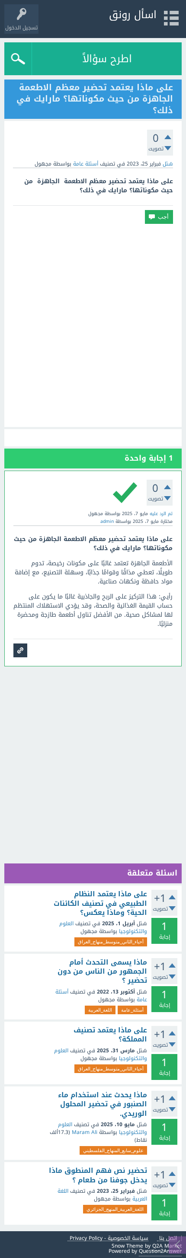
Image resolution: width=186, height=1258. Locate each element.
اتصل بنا (168, 1238)
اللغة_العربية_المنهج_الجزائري (115, 1209)
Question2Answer (160, 1251)
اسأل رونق (133, 15)
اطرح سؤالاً (107, 59)
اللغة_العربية (100, 1010)
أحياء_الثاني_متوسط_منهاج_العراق (111, 941)
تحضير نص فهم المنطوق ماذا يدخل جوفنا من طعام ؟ (98, 1175)
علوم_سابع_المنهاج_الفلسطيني (113, 1150)
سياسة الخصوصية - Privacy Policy (109, 1238)
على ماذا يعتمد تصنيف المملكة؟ (110, 1035)
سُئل (168, 164)
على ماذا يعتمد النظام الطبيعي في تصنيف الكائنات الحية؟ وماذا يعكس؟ (100, 903)
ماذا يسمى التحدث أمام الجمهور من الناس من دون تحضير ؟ (102, 971)
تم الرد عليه (161, 514)
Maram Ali (84, 1132)
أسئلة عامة (85, 164)
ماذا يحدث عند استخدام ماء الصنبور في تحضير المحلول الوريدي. (102, 1104)
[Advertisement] (93, 325)
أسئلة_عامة (132, 1010)
